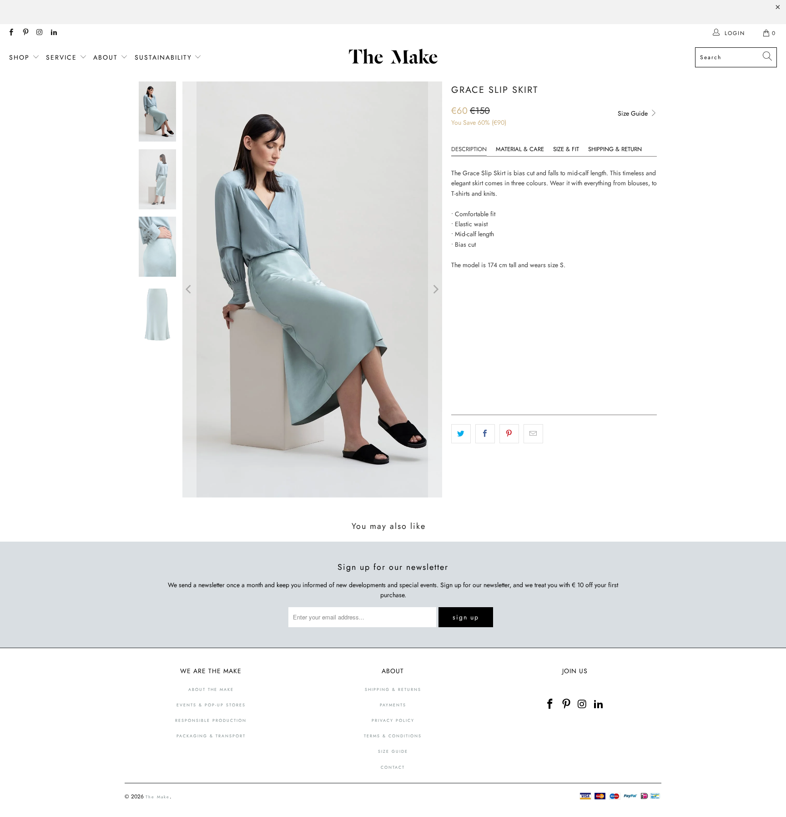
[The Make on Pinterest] (25, 33)
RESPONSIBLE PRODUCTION (211, 720)
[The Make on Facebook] (11, 33)
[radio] (458, 309)
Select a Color (474, 292)
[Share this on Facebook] (485, 433)
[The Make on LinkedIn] (53, 33)
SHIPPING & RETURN (615, 149)
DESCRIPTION (469, 149)
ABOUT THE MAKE (211, 689)
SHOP (20, 57)
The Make (158, 797)
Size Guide (634, 113)
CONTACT (393, 767)
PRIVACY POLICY (393, 720)
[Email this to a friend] (533, 433)
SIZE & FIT (566, 149)
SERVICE (63, 57)
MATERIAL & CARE (520, 149)
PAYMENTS (393, 705)
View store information (487, 392)
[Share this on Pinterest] (509, 433)
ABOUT (107, 57)
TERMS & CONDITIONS (393, 736)
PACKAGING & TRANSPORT (211, 736)
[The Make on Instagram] (39, 33)
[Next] (435, 289)
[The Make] (395, 57)
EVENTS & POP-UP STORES (211, 705)
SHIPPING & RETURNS (393, 689)
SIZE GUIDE (393, 751)
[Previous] (189, 289)
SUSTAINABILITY (165, 57)
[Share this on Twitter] (461, 433)
